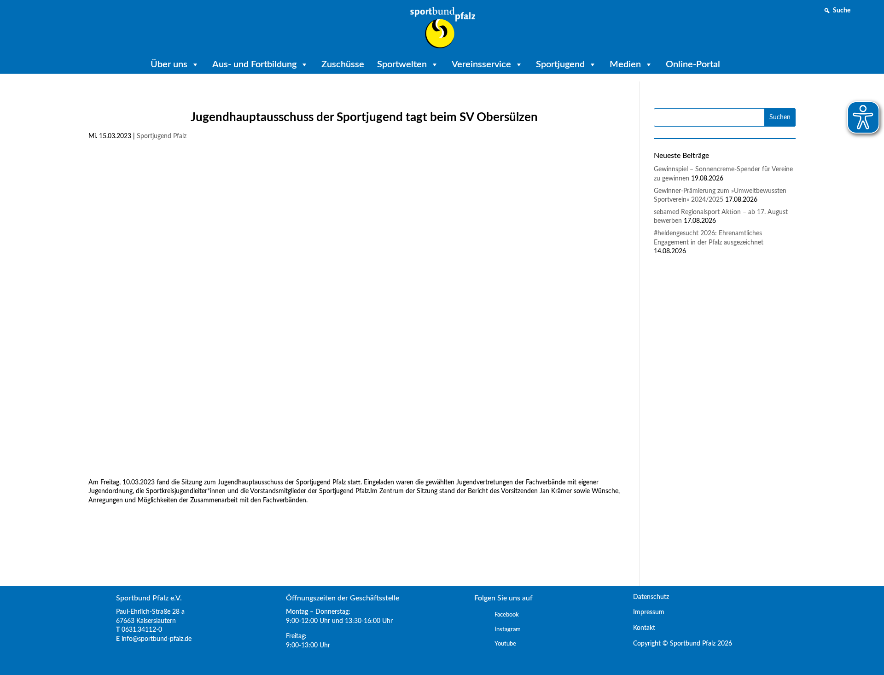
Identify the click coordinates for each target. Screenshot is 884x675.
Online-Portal (693, 64)
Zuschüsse (342, 64)
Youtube (505, 644)
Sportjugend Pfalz (161, 136)
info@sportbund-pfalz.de (157, 639)
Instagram (507, 630)
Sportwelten (402, 64)
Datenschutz (647, 597)
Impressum (645, 612)
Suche (841, 10)
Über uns (169, 64)
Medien (625, 64)
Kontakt (640, 628)
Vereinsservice (481, 64)
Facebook (506, 615)
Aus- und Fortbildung (254, 64)
